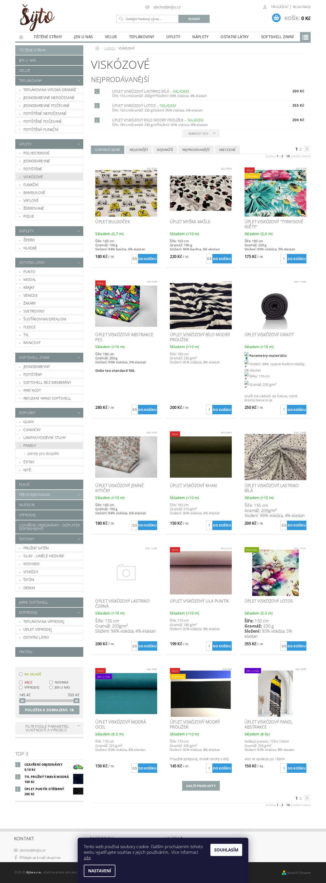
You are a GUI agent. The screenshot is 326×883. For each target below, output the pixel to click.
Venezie (30, 295)
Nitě (27, 469)
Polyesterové (36, 153)
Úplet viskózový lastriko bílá (150, 91)
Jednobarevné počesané (46, 105)
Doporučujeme (107, 150)
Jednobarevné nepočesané (48, 97)
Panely (29, 445)
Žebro (29, 239)
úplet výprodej (37, 629)
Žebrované (33, 208)
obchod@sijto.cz (33, 850)
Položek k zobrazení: (49, 709)
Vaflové (30, 200)
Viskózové (33, 176)
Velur (111, 36)
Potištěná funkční (41, 129)
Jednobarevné (36, 161)
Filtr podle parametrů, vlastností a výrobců (47, 728)
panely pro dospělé (43, 453)
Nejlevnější (139, 150)
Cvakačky (32, 429)
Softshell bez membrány (47, 382)
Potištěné (32, 168)
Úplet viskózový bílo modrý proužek (157, 120)
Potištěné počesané (42, 121)
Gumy (28, 421)
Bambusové (34, 192)
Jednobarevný (36, 366)
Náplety (200, 36)
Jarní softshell (33, 602)
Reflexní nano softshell (47, 398)
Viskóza (30, 571)
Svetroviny (33, 311)
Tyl (26, 334)
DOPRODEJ (28, 612)
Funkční (31, 184)
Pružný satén (36, 548)
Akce (28, 682)
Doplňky (27, 412)
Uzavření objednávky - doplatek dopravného (49, 527)
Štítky (28, 462)
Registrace (302, 7)
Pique (28, 216)
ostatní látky (36, 637)
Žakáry (29, 303)
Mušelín (27, 504)
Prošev (26, 651)
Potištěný (32, 374)
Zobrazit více (198, 133)
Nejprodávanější (196, 150)
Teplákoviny (141, 36)
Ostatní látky (235, 36)
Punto (29, 271)
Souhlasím (226, 850)
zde (87, 858)
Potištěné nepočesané (44, 113)
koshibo (31, 563)
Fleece (29, 326)
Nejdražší (165, 150)
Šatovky (26, 538)
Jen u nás (83, 36)
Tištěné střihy (48, 36)
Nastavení (99, 871)
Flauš (24, 484)
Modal (29, 279)
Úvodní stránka (21, 36)
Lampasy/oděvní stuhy (44, 437)
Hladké (30, 248)
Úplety (173, 36)
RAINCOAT (32, 342)
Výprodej (27, 514)
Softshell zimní (277, 36)
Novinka (62, 682)
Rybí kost (32, 390)
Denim (29, 587)
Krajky (29, 287)
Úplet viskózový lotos (144, 105)
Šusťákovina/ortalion (44, 319)
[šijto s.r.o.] (37, 17)
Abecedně (227, 150)
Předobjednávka (34, 494)
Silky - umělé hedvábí (43, 555)
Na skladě (33, 674)
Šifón (28, 579)
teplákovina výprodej (43, 621)
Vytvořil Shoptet (299, 873)
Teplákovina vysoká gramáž (49, 89)
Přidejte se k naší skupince (40, 857)
